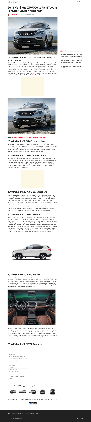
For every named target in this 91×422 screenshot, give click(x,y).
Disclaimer (14, 413)
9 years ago (22, 14)
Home (29, 2)
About (68, 2)
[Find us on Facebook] (72, 2)
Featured (62, 2)
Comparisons (55, 2)
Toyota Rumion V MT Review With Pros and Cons (71, 60)
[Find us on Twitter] (75, 2)
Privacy (9, 413)
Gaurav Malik (14, 14)
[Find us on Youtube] (79, 2)
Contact (27, 413)
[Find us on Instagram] (77, 2)
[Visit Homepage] (13, 2)
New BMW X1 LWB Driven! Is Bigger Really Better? (71, 54)
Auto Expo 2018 (36, 75)
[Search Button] (82, 2)
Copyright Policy (20, 413)
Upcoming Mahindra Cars (21, 137)
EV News (48, 2)
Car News (35, 2)
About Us (32, 413)
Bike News (42, 2)
